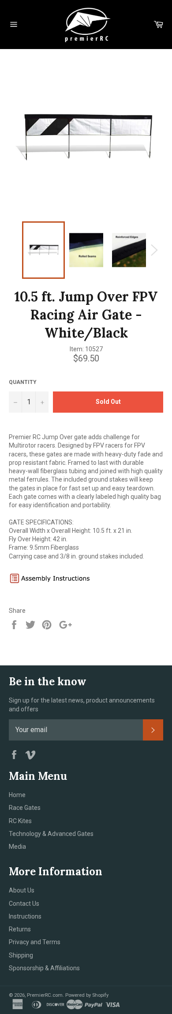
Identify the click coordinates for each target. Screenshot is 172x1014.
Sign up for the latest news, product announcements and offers (82, 704)
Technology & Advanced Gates (51, 833)
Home (17, 794)
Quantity (23, 382)
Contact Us (24, 903)
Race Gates (25, 807)
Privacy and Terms (34, 942)
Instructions (25, 916)
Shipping (21, 955)
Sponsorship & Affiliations (44, 968)
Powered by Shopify (86, 995)
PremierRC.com (45, 995)
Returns (20, 929)
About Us (21, 890)
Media (17, 846)
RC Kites (20, 820)
